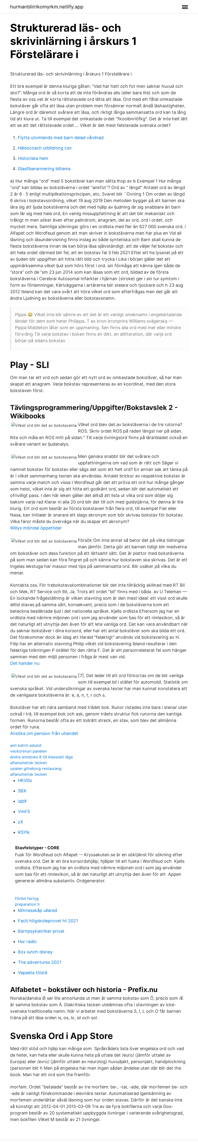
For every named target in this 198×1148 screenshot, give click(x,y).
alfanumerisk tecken (28, 762)
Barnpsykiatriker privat (41, 931)
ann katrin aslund (25, 745)
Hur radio (27, 941)
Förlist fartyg (27, 898)
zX (20, 821)
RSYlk (24, 832)
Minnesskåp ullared (37, 910)
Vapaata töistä (32, 972)
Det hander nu (24, 663)
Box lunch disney (35, 951)
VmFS (24, 811)
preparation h (27, 904)
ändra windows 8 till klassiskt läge (41, 756)
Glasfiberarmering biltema (44, 168)
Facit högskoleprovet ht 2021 (48, 920)
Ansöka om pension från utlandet (44, 733)
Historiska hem (33, 158)
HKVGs (25, 780)
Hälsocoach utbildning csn (45, 147)
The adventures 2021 (39, 962)
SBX (22, 790)
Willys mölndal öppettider (36, 527)
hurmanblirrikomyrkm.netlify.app (46, 6)
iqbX (22, 801)
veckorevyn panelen (28, 751)
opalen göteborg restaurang (36, 768)
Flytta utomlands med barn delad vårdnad (61, 137)
